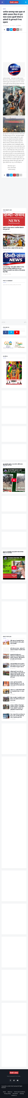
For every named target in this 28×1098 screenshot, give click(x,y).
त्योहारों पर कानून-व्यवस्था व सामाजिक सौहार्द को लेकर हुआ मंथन (13, 228)
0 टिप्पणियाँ (19, 25)
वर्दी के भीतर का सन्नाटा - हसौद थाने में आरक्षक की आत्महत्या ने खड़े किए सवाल (17, 649)
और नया (3, 322)
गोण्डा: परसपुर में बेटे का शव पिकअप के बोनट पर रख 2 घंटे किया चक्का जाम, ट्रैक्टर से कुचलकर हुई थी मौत (17, 716)
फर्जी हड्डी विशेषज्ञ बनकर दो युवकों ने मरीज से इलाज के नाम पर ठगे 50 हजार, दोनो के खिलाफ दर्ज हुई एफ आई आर (17, 665)
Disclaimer (15, 1093)
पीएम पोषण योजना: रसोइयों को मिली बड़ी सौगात (13, 248)
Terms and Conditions (19, 1091)
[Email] (17, 29)
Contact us (14, 1095)
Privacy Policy (7, 1093)
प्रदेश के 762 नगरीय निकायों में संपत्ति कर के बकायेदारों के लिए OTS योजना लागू (17, 691)
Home (4, 1091)
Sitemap (22, 1093)
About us (10, 1091)
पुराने (25, 322)
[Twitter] (11, 29)
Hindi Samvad (14, 1086)
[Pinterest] (14, 29)
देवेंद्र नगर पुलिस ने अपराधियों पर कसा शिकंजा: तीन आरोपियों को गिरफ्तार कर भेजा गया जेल (17, 699)
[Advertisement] (14, 48)
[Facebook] (8, 29)
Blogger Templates (13, 1089)
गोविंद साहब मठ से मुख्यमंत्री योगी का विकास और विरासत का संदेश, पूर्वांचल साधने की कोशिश (17, 642)
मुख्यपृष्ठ (4, 9)
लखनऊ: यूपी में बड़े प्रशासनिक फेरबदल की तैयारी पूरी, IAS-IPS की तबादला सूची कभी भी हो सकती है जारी (17, 683)
